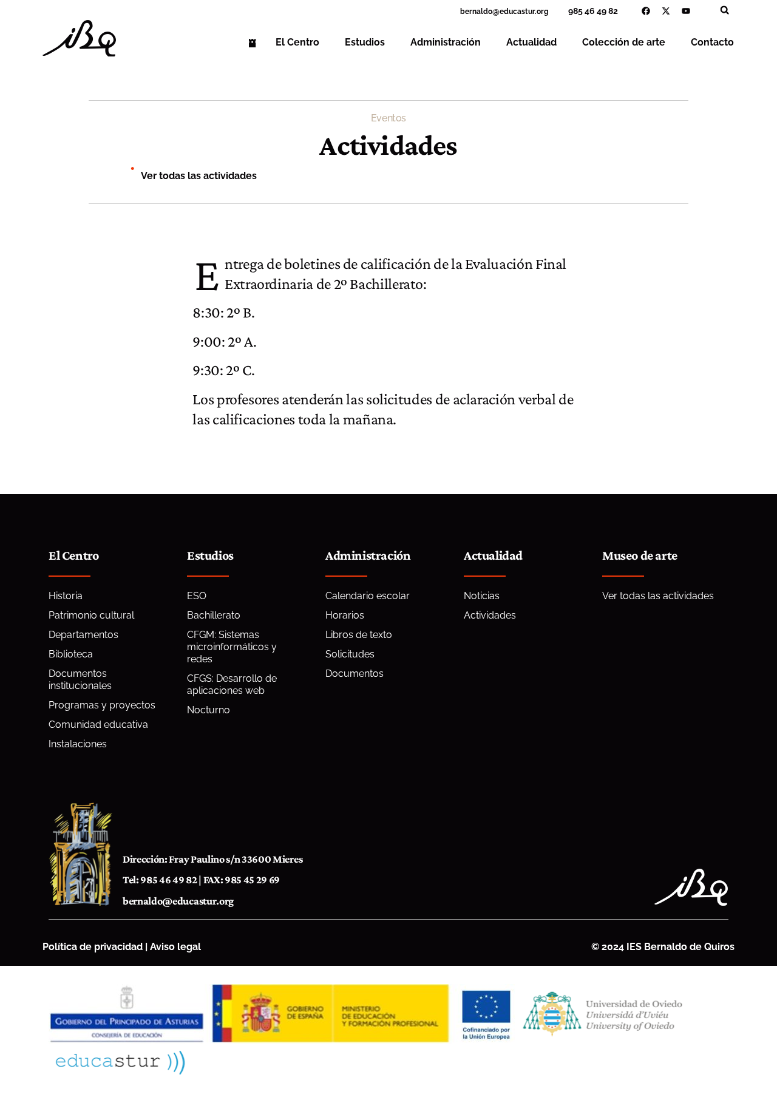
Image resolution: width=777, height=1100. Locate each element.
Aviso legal (175, 946)
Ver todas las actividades (199, 176)
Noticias (482, 596)
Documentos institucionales (80, 679)
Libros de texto (358, 634)
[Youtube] (685, 10)
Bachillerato (213, 615)
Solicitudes (350, 654)
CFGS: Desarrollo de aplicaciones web (232, 684)
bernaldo (476, 11)
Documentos (354, 673)
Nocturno (208, 710)
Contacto (712, 42)
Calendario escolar (367, 596)
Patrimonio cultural (91, 615)
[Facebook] (645, 10)
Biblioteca (71, 654)
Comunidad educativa (98, 724)
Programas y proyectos (102, 705)
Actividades (490, 615)
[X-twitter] (665, 10)
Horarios (344, 615)
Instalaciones (78, 744)
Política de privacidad (92, 946)
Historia (66, 596)
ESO (196, 596)
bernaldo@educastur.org (178, 901)
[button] (724, 10)
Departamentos (83, 634)
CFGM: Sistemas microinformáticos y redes (232, 647)
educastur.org (524, 11)
